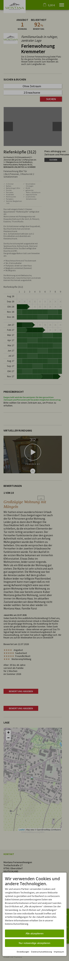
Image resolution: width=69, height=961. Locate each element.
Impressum (59, 951)
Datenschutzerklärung (41, 951)
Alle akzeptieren (35, 933)
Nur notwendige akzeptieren (34, 943)
